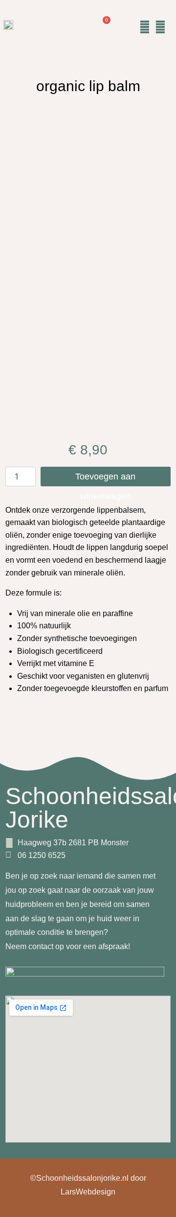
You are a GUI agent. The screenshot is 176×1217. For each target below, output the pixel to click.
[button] (126, 27)
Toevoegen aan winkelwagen (105, 479)
